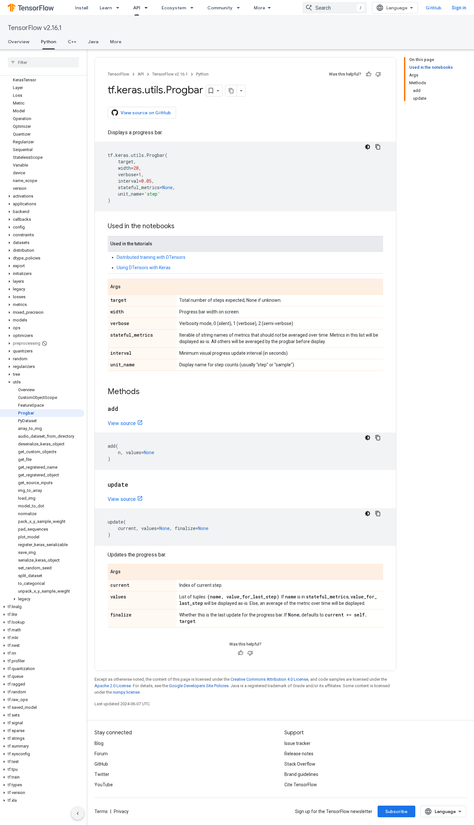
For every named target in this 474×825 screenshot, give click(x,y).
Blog (99, 743)
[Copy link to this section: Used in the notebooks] (180, 226)
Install (81, 8)
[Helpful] (368, 74)
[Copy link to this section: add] (124, 409)
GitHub (433, 8)
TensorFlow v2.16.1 (35, 28)
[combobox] (334, 8)
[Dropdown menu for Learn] (119, 7)
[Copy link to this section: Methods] (146, 392)
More (259, 8)
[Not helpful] (378, 74)
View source (122, 423)
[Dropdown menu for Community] (240, 7)
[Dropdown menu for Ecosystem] (194, 7)
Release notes (298, 753)
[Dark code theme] (367, 147)
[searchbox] (43, 62)
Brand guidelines (301, 774)
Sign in (459, 7)
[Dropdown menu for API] (148, 7)
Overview (18, 42)
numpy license (126, 692)
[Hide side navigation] (77, 813)
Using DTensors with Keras (144, 267)
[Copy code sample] (378, 147)
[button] (42, 196)
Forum (101, 753)
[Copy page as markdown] (231, 90)
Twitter (101, 774)
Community (219, 8)
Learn (106, 8)
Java (93, 42)
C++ (72, 42)
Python (48, 42)
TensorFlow (118, 74)
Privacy (121, 811)
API (136, 8)
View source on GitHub (146, 113)
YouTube (103, 784)
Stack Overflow (299, 764)
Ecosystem (174, 8)
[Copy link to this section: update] (134, 485)
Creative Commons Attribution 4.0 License (269, 679)
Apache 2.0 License (112, 685)
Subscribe (396, 811)
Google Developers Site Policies (199, 685)
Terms (101, 811)
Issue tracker (297, 743)
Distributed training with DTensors (151, 257)
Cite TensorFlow (300, 784)
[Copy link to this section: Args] (127, 287)
